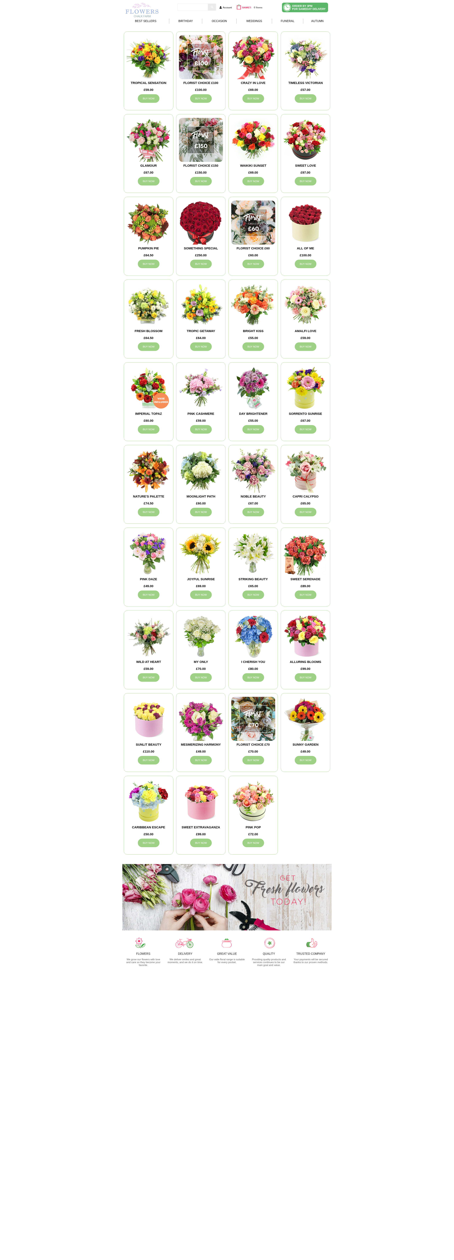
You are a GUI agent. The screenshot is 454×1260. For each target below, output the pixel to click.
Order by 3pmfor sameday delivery (309, 7)
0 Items (258, 7)
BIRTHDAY (185, 21)
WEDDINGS (254, 21)
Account (227, 7)
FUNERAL (287, 21)
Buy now (148, 98)
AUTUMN (317, 21)
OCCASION (219, 21)
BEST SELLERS (145, 21)
